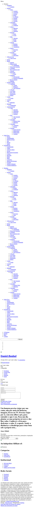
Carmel (15, 85)
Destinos (6, 168)
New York (12, 92)
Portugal (12, 32)
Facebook (6, 371)
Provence (15, 49)
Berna (14, 15)
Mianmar (12, 102)
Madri (14, 54)
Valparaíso (16, 111)
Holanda (9, 104)
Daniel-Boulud (8, 356)
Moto (8, 158)
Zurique (15, 19)
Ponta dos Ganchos (15, 67)
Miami (11, 95)
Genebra (15, 11)
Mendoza (15, 122)
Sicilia (14, 41)
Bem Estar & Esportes (12, 152)
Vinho (8, 148)
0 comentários (21, 360)
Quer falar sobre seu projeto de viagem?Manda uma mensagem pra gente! (10, 505)
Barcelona (15, 55)
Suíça (11, 9)
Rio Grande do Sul (15, 69)
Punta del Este (16, 129)
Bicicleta (9, 155)
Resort (8, 142)
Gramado (12, 68)
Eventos (9, 162)
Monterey (15, 87)
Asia (8, 101)
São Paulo (12, 72)
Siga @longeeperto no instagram (9, 404)
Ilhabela (12, 81)
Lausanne (15, 12)
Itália (11, 37)
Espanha (12, 52)
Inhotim (12, 62)
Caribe (8, 97)
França (12, 48)
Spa (8, 141)
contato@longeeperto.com (12, 501)
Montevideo (16, 131)
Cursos (8, 154)
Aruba (11, 98)
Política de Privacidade (9, 467)
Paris (14, 51)
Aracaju (12, 71)
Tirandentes (16, 65)
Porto (14, 34)
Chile (11, 108)
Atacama (15, 109)
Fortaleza (12, 75)
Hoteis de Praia (11, 139)
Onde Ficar (6, 135)
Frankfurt (15, 25)
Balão (8, 157)
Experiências (7, 145)
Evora (14, 35)
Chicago (12, 89)
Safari (8, 144)
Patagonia (15, 112)
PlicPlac (22, 502)
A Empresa (6, 332)
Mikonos (15, 28)
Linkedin (6, 480)
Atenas (15, 29)
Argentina (12, 119)
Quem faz (6, 464)
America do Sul (11, 107)
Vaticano (15, 38)
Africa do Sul (10, 57)
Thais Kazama (8, 502)
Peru (11, 115)
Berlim (15, 24)
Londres (12, 7)
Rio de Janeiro (13, 79)
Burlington (12, 94)
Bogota (15, 127)
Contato (6, 336)
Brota (14, 74)
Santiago (15, 114)
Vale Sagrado (16, 117)
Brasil (8, 61)
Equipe (5, 333)
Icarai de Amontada (18, 78)
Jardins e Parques (11, 164)
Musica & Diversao (12, 161)
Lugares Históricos (11, 165)
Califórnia (12, 84)
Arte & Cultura (10, 149)
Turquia (12, 42)
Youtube (6, 477)
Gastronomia (10, 147)
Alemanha (12, 22)
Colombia (12, 124)
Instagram (6, 475)
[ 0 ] (2, 383)
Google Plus (7, 372)
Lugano (15, 14)
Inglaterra (9, 5)
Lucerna (15, 21)
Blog (5, 335)
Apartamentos (10, 138)
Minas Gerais (13, 64)
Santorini (15, 31)
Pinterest (6, 375)
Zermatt (15, 18)
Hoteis (8, 137)
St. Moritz (15, 17)
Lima (14, 118)
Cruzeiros (9, 159)
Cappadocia (16, 47)
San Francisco (16, 88)
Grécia (11, 27)
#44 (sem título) (8, 463)
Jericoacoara (16, 77)
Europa (9, 8)
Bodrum (15, 44)
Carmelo (15, 134)
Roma (14, 39)
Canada (9, 99)
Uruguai (12, 128)
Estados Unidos (11, 82)
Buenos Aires (16, 121)
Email (5, 376)
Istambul (15, 45)
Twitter (5, 373)
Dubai (8, 59)
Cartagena (15, 125)
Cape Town (13, 58)
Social (8, 151)
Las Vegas (12, 91)
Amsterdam (13, 105)
